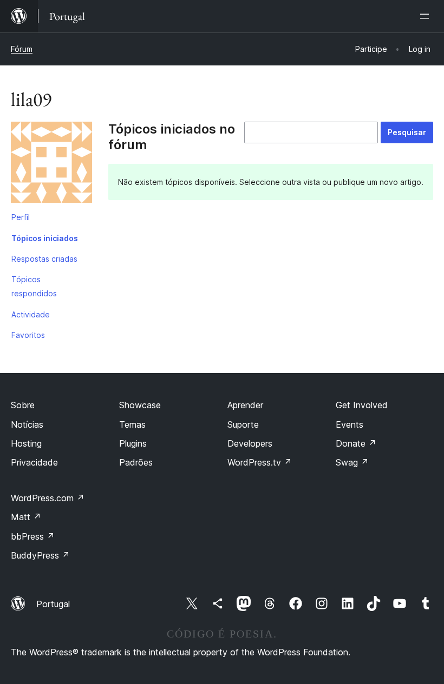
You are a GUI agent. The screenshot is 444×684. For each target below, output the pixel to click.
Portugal (53, 604)
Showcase (140, 405)
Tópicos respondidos (34, 286)
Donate (356, 443)
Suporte (243, 424)
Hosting (26, 443)
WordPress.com (47, 498)
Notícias (27, 424)
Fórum (21, 49)
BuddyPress (40, 555)
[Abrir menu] (426, 16)
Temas (132, 424)
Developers (249, 443)
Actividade (30, 314)
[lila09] (51, 164)
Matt (26, 517)
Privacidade (34, 462)
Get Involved (362, 405)
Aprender (245, 405)
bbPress (33, 536)
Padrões (136, 462)
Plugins (133, 443)
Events (349, 424)
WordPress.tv (259, 462)
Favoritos (28, 335)
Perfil (20, 217)
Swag (352, 462)
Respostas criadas (44, 258)
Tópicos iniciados (44, 238)
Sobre (23, 405)
